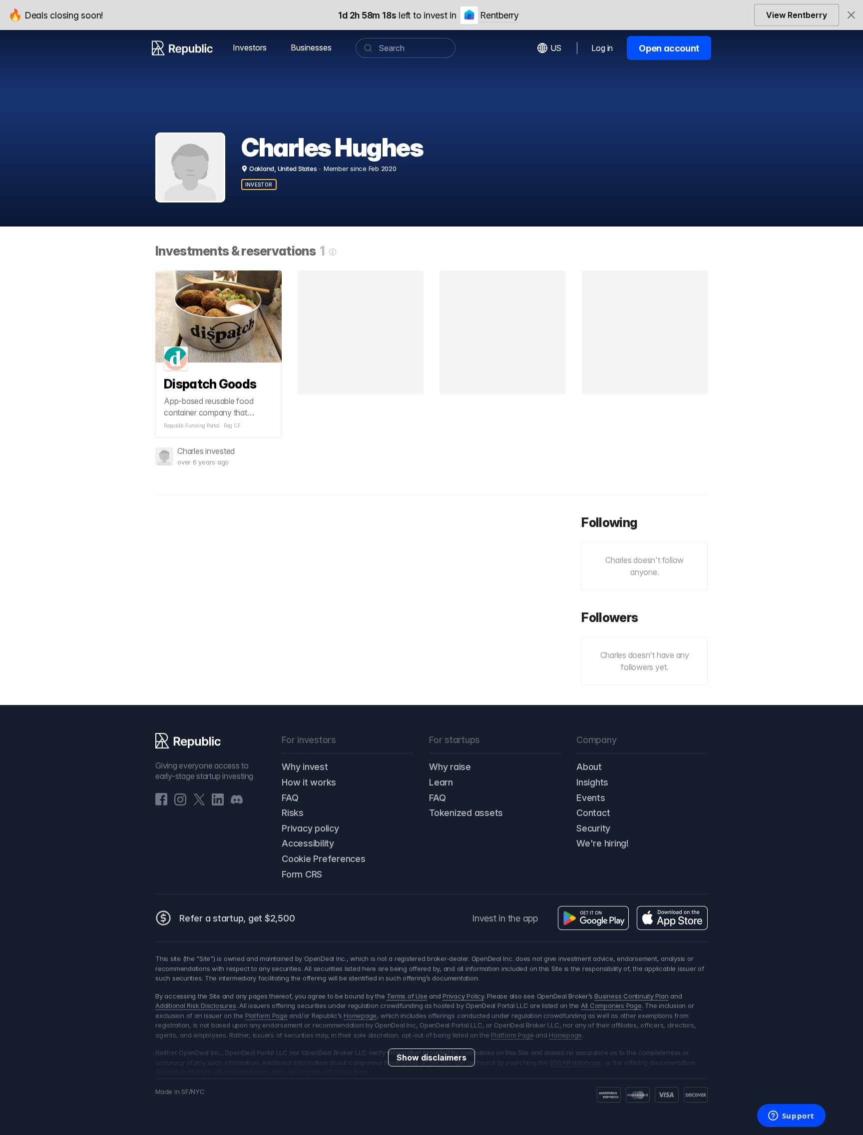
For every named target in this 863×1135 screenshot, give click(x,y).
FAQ (290, 797)
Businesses (311, 47)
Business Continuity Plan (631, 996)
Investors (250, 47)
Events (590, 797)
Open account (669, 48)
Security (593, 828)
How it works (309, 782)
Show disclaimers (431, 1057)
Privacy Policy (463, 996)
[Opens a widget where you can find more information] (791, 1116)
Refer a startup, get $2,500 (237, 918)
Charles (190, 451)
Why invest (305, 767)
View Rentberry (796, 15)
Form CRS (302, 874)
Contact (593, 813)
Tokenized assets (466, 813)
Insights (592, 782)
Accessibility (308, 843)
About (589, 767)
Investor (259, 185)
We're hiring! (602, 843)
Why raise (450, 767)
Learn (441, 782)
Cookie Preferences (324, 859)
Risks (293, 813)
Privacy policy (310, 828)
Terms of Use (407, 996)
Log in (602, 48)
